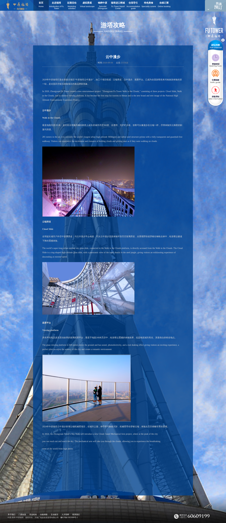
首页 (41, 5)
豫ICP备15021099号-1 (69, 517)
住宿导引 (133, 6)
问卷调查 (44, 514)
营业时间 (33, 514)
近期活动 (71, 6)
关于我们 (11, 514)
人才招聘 (65, 514)
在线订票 (164, 5)
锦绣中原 (102, 6)
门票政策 (22, 514)
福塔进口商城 (118, 6)
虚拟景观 (87, 5)
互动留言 (54, 514)
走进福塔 (56, 6)
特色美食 (148, 5)
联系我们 (76, 514)
